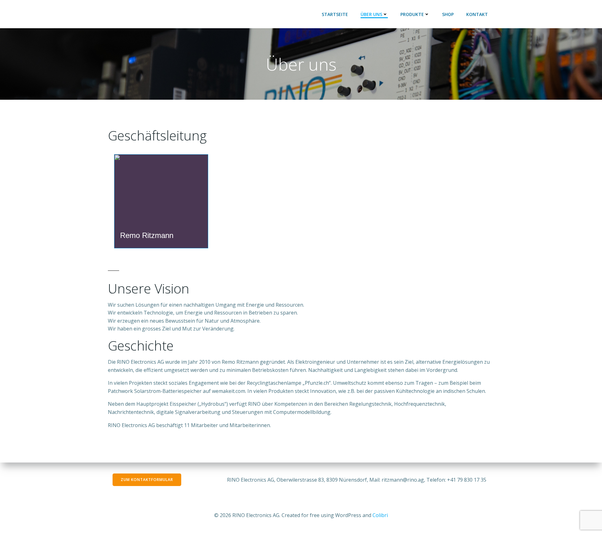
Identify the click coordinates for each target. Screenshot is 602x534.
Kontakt (477, 14)
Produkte (412, 14)
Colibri (380, 515)
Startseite (335, 14)
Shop (448, 14)
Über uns (371, 14)
